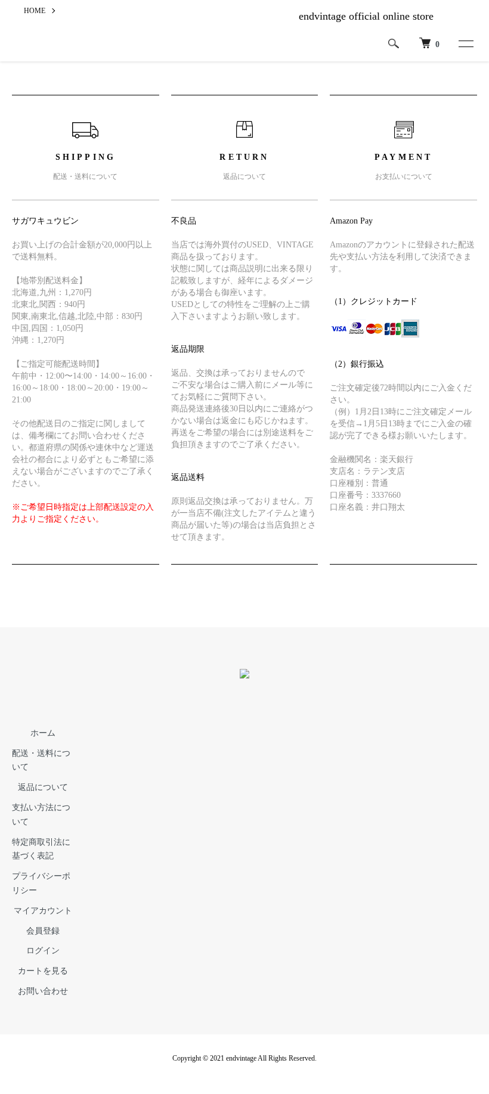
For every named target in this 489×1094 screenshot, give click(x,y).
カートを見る (43, 970)
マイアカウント (43, 910)
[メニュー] (465, 43)
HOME (34, 11)
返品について (43, 787)
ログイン (43, 950)
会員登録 (43, 930)
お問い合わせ (43, 991)
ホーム (42, 733)
